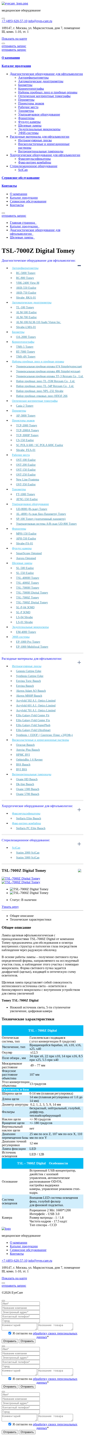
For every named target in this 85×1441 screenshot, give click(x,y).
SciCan (23, 169)
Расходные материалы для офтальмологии (39, 136)
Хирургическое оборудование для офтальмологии (45, 155)
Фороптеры (26, 118)
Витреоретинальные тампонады (40, 151)
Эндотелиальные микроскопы (39, 129)
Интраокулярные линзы (35, 140)
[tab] (42, 58)
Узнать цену (10, 906)
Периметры (26, 99)
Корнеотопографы (31, 88)
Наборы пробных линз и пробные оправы (47, 92)
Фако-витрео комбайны (34, 162)
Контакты (9, 185)
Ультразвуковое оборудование (39, 114)
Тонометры (26, 110)
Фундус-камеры (29, 122)
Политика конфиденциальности (51, 1292)
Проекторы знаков (31, 103)
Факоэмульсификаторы (34, 158)
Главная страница (23, 222)
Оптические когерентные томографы (44, 96)
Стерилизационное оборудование (33, 166)
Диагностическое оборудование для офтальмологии (46, 74)
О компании (11, 57)
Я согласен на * (44, 1335)
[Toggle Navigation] (3, 18)
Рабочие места (28, 107)
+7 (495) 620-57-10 (14, 21)
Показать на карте (14, 38)
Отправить (10, 1341)
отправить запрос (14, 46)
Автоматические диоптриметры (40, 81)
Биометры (25, 85)
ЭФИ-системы (28, 133)
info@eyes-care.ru (40, 21)
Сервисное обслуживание (21, 177)
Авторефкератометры (33, 77)
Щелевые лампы (29, 125)
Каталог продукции (16, 66)
